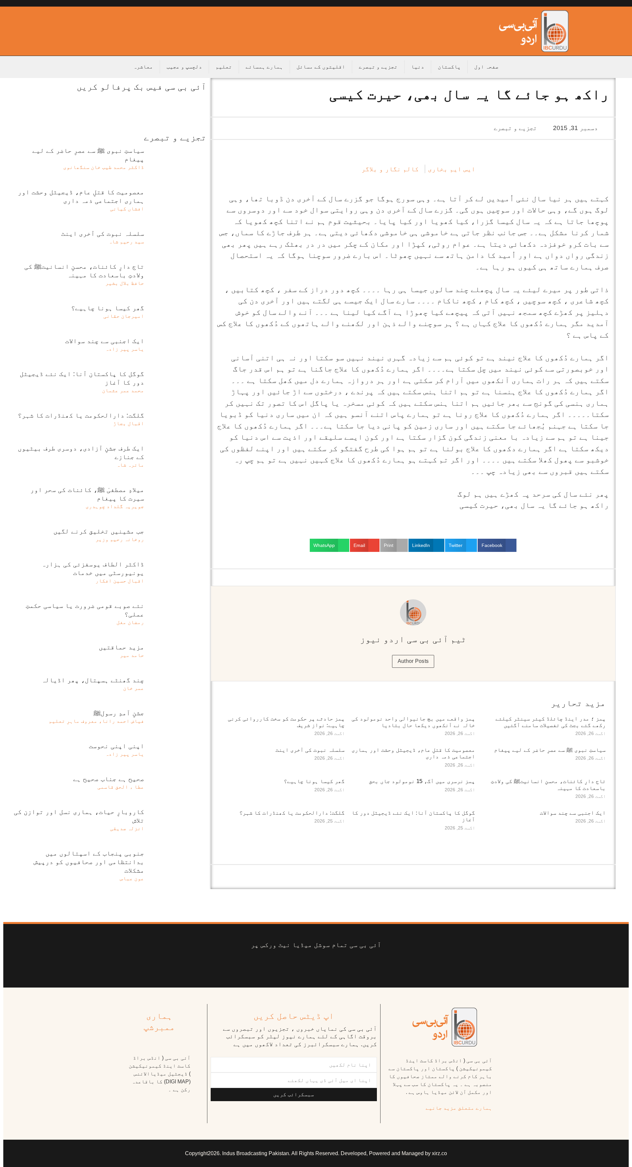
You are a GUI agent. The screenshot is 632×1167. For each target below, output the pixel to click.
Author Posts (413, 661)
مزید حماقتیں (121, 647)
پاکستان (449, 66)
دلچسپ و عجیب (184, 66)
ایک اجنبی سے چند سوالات (573, 813)
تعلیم (224, 66)
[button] (497, 545)
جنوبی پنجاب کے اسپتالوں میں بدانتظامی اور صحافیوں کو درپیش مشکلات (89, 862)
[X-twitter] (346, 965)
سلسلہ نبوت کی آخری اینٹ (310, 750)
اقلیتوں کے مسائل (321, 66)
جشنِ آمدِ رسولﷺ (118, 713)
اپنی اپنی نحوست (116, 745)
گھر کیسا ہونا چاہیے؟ (314, 781)
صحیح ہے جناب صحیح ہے (108, 778)
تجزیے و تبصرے (378, 66)
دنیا (417, 66)
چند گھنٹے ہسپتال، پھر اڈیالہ (92, 680)
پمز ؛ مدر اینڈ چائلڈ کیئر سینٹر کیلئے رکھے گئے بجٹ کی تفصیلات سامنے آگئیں (550, 722)
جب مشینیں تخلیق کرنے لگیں (98, 531)
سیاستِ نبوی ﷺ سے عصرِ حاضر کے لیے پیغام (550, 750)
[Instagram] (266, 965)
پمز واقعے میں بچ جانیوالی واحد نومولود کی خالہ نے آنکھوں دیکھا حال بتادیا (413, 722)
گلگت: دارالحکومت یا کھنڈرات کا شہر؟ (292, 813)
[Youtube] (326, 965)
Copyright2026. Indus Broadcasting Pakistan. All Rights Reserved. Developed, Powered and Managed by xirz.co (316, 1153)
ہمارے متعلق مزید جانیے (459, 1108)
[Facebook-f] (365, 965)
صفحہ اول (486, 66)
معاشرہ (143, 66)
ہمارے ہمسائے (264, 66)
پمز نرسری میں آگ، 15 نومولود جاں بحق (422, 781)
